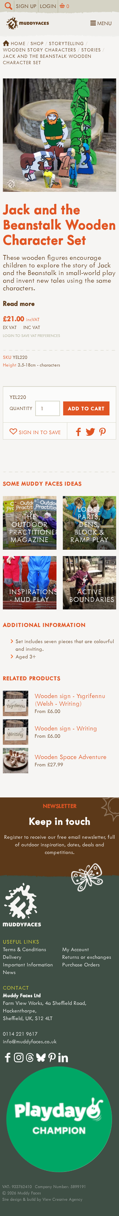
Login (48, 6)
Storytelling (66, 43)
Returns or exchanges (86, 957)
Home (18, 43)
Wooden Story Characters (39, 50)
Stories (91, 50)
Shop (37, 43)
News (9, 972)
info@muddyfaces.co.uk (29, 1041)
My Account (75, 949)
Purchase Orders (81, 964)
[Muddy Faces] (27, 27)
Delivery (12, 957)
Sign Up (26, 6)
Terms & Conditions (24, 949)
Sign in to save (40, 432)
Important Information (28, 964)
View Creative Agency (63, 1199)
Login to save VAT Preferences (31, 335)
